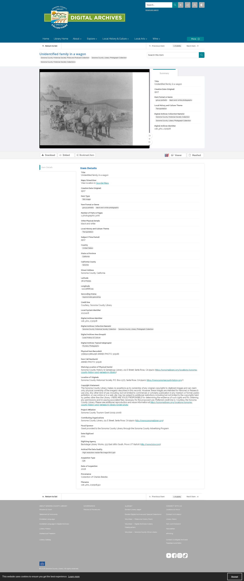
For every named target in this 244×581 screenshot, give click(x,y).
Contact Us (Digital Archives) (177, 540)
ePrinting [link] (169, 533)
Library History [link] (45, 529)
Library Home (61, 38)
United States (87, 248)
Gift (83, 461)
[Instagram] (179, 555)
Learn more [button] (74, 576)
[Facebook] (174, 555)
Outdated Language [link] (47, 519)
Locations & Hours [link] (173, 509)
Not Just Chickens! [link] (173, 524)
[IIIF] (166, 155)
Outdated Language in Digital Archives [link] (54, 524)
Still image (86, 199)
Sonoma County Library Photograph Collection (109, 58)
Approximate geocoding (91, 297)
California (86, 257)
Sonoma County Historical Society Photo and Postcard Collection (65, 58)
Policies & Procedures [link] (92, 509)
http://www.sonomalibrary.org (149, 420)
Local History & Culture (91, 338)
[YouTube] (168, 555)
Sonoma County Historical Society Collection (172, 117)
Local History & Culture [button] (115, 38)
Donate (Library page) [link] (133, 509)
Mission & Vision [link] (45, 509)
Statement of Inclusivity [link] (48, 514)
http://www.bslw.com (150, 444)
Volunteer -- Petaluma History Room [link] (139, 519)
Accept (234, 577)
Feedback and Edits (173, 543)
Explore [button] (91, 38)
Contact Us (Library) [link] (173, 514)
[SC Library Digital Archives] (84, 17)
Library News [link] (171, 519)
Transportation (161, 109)
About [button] (76, 38)
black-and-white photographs (180, 100)
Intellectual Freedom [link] (47, 533)
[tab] (164, 72)
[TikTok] (185, 555)
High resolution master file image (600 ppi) (98, 453)
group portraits (161, 100)
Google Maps (102, 183)
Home (46, 38)
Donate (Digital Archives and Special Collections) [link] (143, 514)
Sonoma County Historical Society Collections (58, 62)
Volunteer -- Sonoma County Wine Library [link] (141, 532)
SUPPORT (128, 506)
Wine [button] (155, 38)
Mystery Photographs (90, 346)
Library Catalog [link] (45, 540)
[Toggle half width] (149, 142)
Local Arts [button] (139, 38)
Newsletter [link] (170, 529)
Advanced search (152, 10)
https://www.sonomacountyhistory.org (164, 380)
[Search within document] (201, 55)
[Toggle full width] (149, 135)
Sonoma (85, 265)
